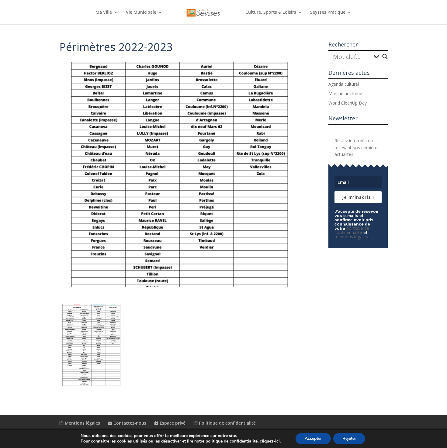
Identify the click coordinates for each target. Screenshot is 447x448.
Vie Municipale (141, 12)
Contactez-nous (129, 423)
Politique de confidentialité (227, 423)
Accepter (313, 438)
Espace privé (171, 423)
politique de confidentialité (351, 230)
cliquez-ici (270, 441)
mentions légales (351, 237)
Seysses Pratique (327, 12)
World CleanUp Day (347, 103)
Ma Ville (103, 12)
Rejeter (349, 438)
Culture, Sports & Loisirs (270, 12)
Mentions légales (82, 423)
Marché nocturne (345, 93)
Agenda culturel (343, 84)
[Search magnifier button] (385, 56)
